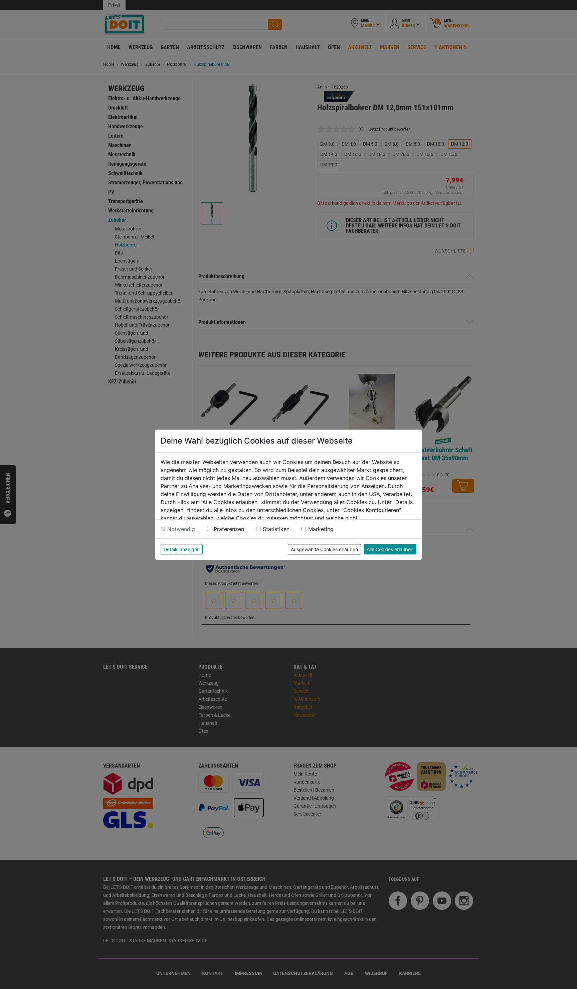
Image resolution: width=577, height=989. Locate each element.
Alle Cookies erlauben (390, 549)
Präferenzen (229, 529)
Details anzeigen (182, 549)
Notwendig (181, 529)
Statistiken (276, 529)
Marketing (321, 529)
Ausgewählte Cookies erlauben (324, 549)
